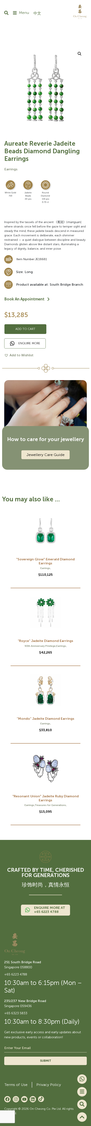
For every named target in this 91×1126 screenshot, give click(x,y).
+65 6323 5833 (15, 1013)
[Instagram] (16, 1099)
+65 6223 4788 (15, 974)
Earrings (10, 169)
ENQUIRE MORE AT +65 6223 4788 (49, 910)
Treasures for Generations (50, 805)
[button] (79, 54)
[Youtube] (24, 1099)
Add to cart (25, 329)
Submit (45, 1061)
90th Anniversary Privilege (40, 645)
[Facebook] (7, 1099)
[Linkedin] (33, 1099)
